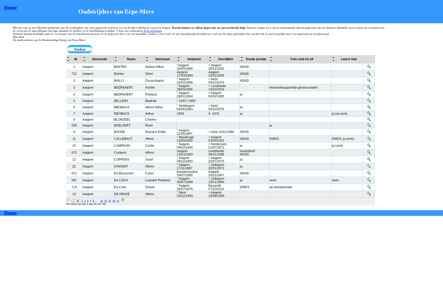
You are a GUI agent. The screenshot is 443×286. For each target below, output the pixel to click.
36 (114, 201)
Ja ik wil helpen (153, 30)
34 (105, 201)
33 (101, 201)
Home (10, 7)
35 (109, 201)
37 (118, 201)
